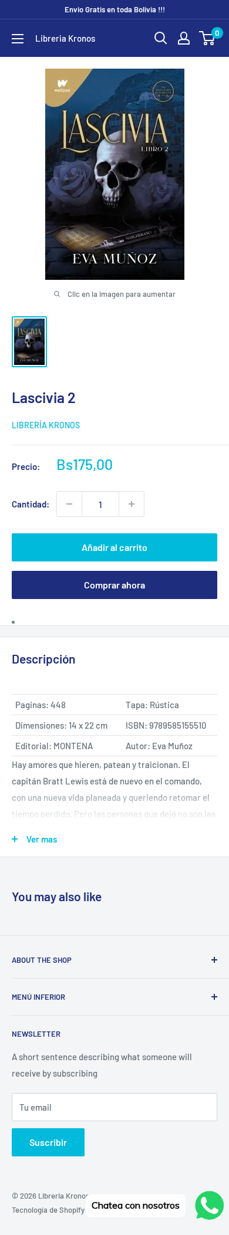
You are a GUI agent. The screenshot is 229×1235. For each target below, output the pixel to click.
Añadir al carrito (114, 547)
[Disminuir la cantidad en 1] (69, 504)
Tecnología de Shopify (48, 1209)
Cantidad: (30, 504)
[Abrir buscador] (160, 38)
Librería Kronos (46, 425)
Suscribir (48, 1142)
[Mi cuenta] (184, 38)
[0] (207, 38)
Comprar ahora (114, 584)
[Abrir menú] (17, 38)
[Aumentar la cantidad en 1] (131, 504)
